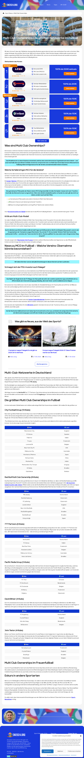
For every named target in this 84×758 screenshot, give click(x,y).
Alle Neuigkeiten (42, 364)
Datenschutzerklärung (64, 755)
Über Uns (53, 733)
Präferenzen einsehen (74, 751)
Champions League (37, 4)
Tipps (55, 4)
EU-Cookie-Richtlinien (52, 755)
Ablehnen (60, 751)
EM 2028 (63, 4)
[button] (81, 736)
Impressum (73, 755)
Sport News (9, 13)
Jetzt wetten (70, 73)
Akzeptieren (47, 751)
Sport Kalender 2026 (40, 733)
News (48, 4)
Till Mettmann (12, 42)
